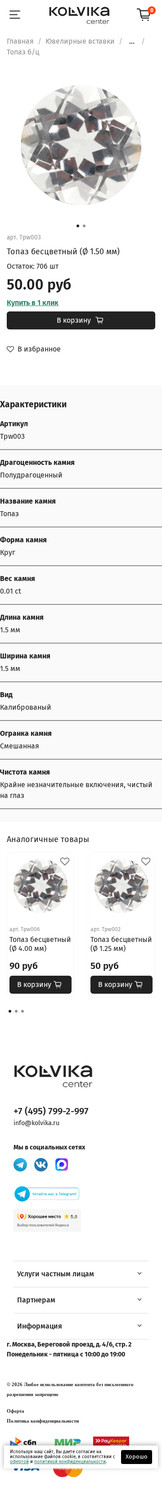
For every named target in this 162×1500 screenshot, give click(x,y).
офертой (19, 1461)
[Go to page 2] (16, 1011)
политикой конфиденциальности (70, 1461)
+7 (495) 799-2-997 (51, 1111)
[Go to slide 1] (77, 226)
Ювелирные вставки (80, 41)
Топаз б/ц (23, 52)
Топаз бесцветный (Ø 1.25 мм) (121, 944)
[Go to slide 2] (84, 226)
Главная (20, 41)
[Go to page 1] (10, 1011)
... (132, 41)
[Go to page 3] (22, 1011)
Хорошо (137, 1456)
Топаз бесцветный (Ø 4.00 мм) (40, 944)
